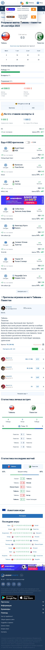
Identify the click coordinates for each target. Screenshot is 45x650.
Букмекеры (5, 609)
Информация (6, 606)
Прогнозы (12, 108)
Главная (3, 17)
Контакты (4, 632)
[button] (21, 3)
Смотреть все (22, 291)
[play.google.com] (9, 597)
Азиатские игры (14, 46)
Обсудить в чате (21, 104)
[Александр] (3, 368)
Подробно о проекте (7, 622)
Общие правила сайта (7, 619)
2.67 (37, 377)
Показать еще (21, 393)
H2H (33, 108)
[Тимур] (3, 308)
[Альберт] (3, 359)
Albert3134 (9, 358)
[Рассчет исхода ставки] (43, 344)
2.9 (37, 386)
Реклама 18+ (9, 12)
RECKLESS (9, 307)
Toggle (28, 142)
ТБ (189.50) (10, 344)
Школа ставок (5, 625)
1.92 (37, 368)
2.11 (37, 359)
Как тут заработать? (7, 616)
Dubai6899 (9, 367)
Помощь (4, 613)
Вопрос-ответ (5, 629)
